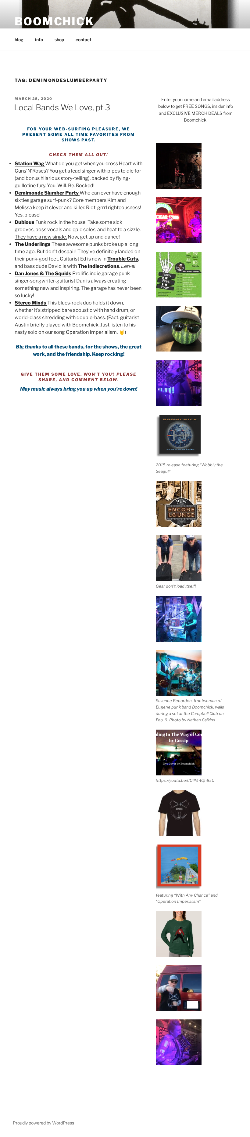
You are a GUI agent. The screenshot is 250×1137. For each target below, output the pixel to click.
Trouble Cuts (122, 259)
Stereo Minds (31, 303)
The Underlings (33, 244)
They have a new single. (41, 237)
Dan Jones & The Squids (43, 273)
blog (19, 39)
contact (83, 39)
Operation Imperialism (91, 332)
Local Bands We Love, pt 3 (62, 107)
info (39, 39)
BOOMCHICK (54, 21)
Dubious (24, 222)
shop (59, 39)
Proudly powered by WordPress (43, 1122)
